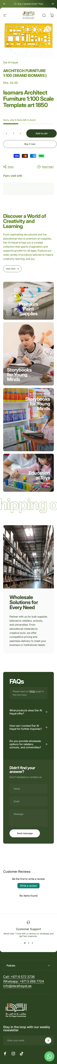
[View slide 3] (32, 943)
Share (11, 166)
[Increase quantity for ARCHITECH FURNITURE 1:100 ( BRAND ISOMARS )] (20, 133)
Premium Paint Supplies (28, 308)
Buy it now (29, 144)
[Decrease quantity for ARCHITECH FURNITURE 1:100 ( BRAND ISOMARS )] (6, 133)
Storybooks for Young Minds (19, 374)
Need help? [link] (48, 166)
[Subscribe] (48, 1040)
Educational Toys (39, 475)
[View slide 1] (25, 943)
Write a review (28, 885)
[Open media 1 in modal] (48, 29)
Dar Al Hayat (10, 62)
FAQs (32, 691)
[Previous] (4, 4)
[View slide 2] (28, 943)
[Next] (52, 4)
